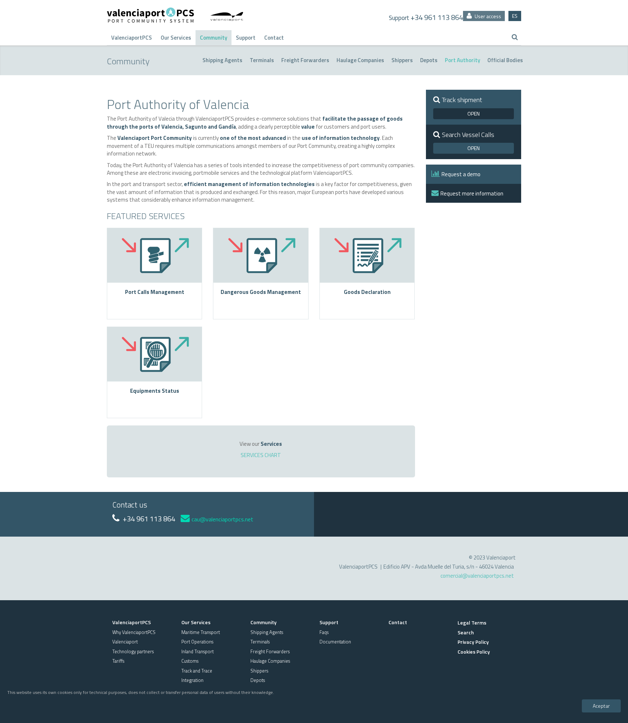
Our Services (176, 37)
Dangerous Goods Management (261, 292)
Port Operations (197, 641)
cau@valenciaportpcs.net (222, 519)
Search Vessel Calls (468, 135)
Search (466, 632)
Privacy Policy (473, 642)
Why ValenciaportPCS (134, 632)
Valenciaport (125, 641)
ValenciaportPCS (131, 37)
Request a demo (461, 174)
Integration (192, 680)
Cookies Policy (474, 651)
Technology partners (133, 651)
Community (213, 37)
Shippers (402, 60)
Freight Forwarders (305, 60)
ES (515, 16)
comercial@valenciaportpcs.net (477, 575)
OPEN (473, 113)
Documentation (335, 641)
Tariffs (118, 661)
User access (487, 16)
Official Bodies (505, 60)
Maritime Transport (200, 632)
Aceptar (601, 705)
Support (245, 37)
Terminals (262, 60)
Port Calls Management (154, 292)
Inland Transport (197, 651)
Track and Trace (196, 670)
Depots (429, 60)
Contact (274, 37)
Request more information (471, 193)
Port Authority (462, 60)
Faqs (324, 632)
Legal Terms (472, 622)
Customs (189, 661)
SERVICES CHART (261, 455)
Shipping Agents (222, 60)
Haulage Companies (360, 60)
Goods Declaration (367, 292)
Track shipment (462, 100)
